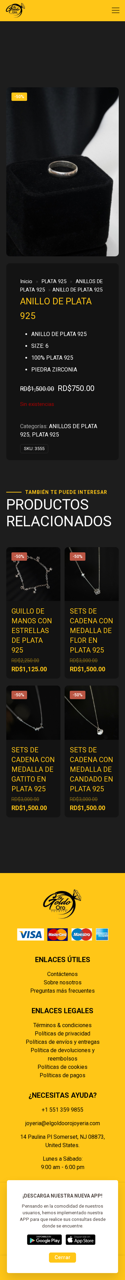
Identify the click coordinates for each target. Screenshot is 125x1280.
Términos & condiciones (62, 1025)
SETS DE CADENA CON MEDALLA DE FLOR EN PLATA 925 (91, 630)
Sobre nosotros (63, 982)
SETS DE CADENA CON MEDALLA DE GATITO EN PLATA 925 (33, 769)
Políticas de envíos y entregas (63, 1042)
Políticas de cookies (63, 1067)
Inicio (26, 281)
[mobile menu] (116, 10)
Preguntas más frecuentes (62, 990)
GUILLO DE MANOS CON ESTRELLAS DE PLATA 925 (31, 630)
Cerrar (62, 1257)
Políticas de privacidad (62, 1033)
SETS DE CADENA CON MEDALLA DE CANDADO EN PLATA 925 (91, 769)
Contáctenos (62, 974)
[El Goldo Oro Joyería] (15, 10)
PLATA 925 (54, 281)
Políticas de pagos (62, 1075)
